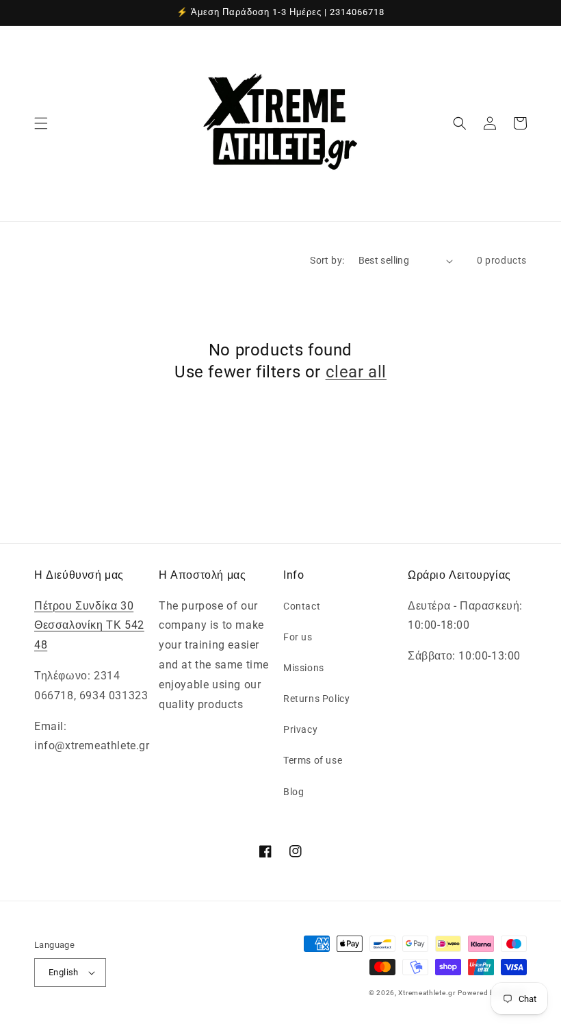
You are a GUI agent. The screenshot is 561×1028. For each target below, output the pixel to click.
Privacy (300, 729)
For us (298, 636)
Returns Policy (316, 698)
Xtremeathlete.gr (426, 992)
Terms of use (312, 760)
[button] (41, 123)
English (64, 972)
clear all (356, 371)
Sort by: (327, 260)
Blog (293, 791)
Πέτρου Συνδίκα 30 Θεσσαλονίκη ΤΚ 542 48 (89, 625)
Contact (301, 606)
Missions (303, 667)
